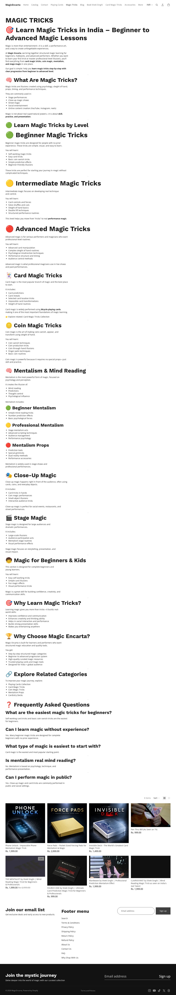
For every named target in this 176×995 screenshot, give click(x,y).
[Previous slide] (135, 815)
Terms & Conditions (70, 922)
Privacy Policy (67, 927)
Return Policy (67, 935)
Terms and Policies (88, 990)
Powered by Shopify (30, 990)
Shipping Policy (68, 931)
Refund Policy (67, 940)
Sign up (163, 911)
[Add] (40, 838)
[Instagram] (149, 990)
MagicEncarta (17, 990)
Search (64, 918)
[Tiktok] (159, 990)
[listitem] (140, 5)
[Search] (157, 5)
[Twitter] (164, 990)
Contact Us (66, 949)
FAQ (63, 953)
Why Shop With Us (69, 957)
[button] (157, 798)
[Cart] (169, 5)
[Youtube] (154, 990)
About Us (65, 944)
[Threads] (168, 990)
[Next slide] (166, 815)
